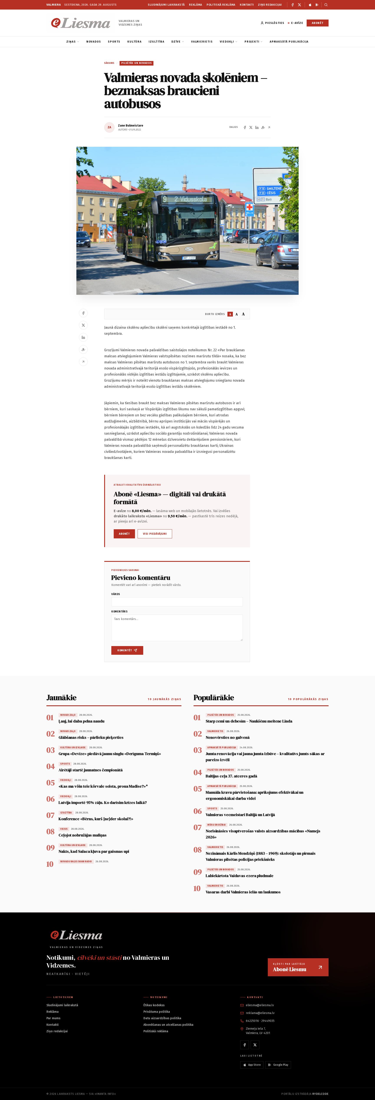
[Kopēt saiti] (269, 127)
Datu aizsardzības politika (162, 1018)
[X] (299, 4)
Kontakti (247, 4)
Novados (93, 41)
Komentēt (124, 650)
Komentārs (119, 611)
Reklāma (195, 4)
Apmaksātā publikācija (289, 41)
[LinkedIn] (257, 127)
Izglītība (156, 41)
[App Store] (310, 4)
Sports (114, 41)
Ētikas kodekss (153, 1005)
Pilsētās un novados (136, 63)
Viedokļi (227, 41)
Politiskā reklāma (221, 4)
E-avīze (297, 23)
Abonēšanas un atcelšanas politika (168, 1025)
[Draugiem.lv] (263, 127)
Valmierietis (202, 41)
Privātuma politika (156, 1012)
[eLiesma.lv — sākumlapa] (80, 23)
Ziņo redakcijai (270, 4)
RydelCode (320, 1093)
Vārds (115, 594)
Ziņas (71, 41)
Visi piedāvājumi (155, 533)
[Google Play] (317, 4)
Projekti (252, 41)
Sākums (109, 63)
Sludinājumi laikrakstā (166, 4)
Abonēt (317, 23)
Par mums (53, 1018)
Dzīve (176, 41)
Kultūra (134, 41)
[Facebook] (292, 4)
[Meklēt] (325, 4)
